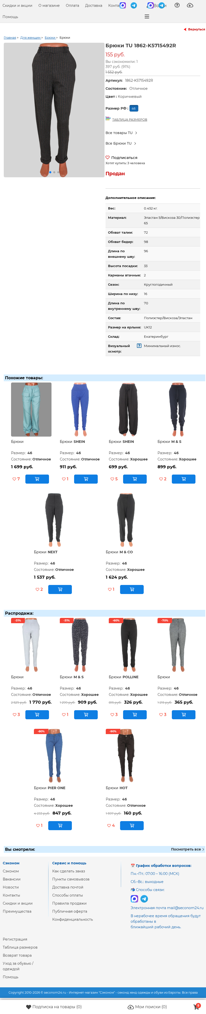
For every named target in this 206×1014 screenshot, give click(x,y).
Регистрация (15, 939)
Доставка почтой (67, 887)
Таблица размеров (20, 947)
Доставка (93, 5)
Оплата (72, 5)
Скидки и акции (17, 5)
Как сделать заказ (68, 871)
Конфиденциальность (72, 919)
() (57, 1006)
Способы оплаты (67, 895)
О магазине (49, 5)
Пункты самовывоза (70, 879)
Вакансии (12, 879)
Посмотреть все (186, 849)
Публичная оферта (69, 911)
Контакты (117, 5)
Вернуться (196, 29)
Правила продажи (69, 903)
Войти (159, 5)
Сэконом (11, 871)
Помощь (10, 17)
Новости (11, 887)
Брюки (17, 441)
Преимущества (17, 911)
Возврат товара (17, 955)
